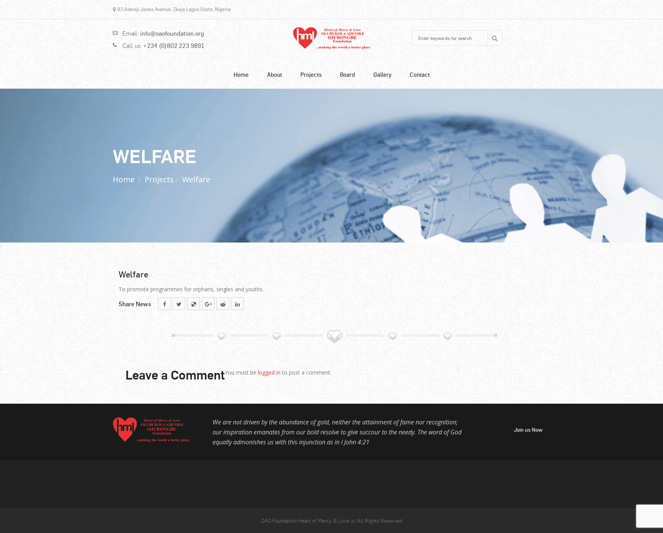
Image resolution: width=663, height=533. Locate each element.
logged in (269, 372)
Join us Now (528, 429)
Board (347, 74)
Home (241, 74)
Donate (533, 37)
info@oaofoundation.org (172, 33)
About (274, 74)
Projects (311, 74)
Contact (420, 74)
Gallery (382, 74)
